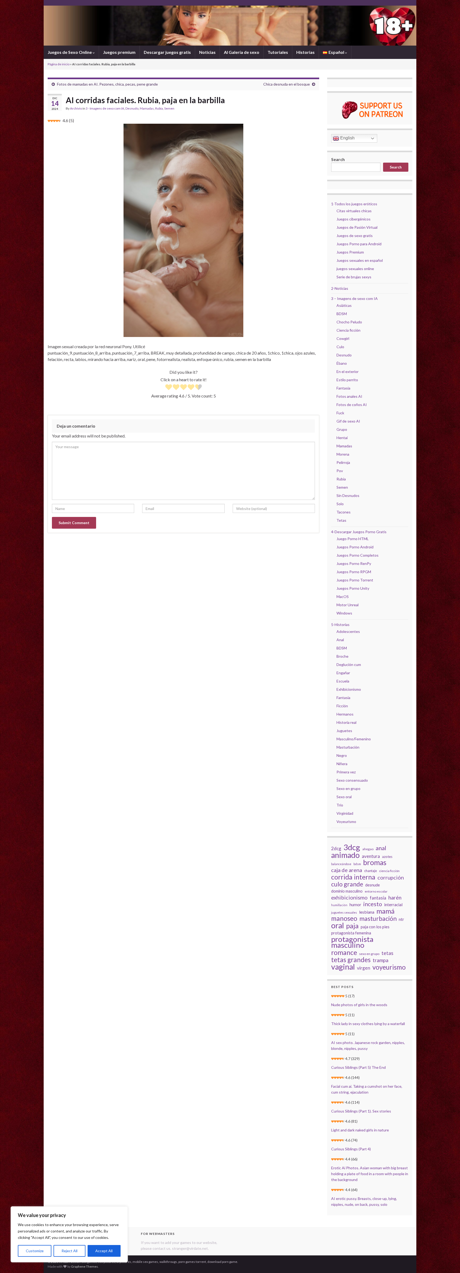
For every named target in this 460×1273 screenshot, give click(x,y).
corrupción (390, 877)
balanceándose (341, 864)
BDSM (341, 313)
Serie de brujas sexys (353, 277)
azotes (387, 856)
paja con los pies (375, 926)
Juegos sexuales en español (359, 260)
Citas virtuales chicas (354, 210)
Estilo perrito (347, 380)
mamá (385, 911)
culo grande (347, 884)
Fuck (340, 413)
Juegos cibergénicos (353, 219)
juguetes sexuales (344, 912)
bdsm (357, 864)
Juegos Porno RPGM (353, 571)
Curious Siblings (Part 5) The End (358, 1067)
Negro (341, 755)
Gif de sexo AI (348, 421)
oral (337, 925)
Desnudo (131, 108)
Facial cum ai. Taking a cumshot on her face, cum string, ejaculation (366, 1089)
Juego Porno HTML (352, 538)
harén (394, 898)
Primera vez (346, 772)
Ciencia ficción (348, 330)
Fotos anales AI (349, 396)
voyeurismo (389, 967)
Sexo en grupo (348, 788)
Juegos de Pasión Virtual (356, 227)
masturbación (378, 918)
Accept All (104, 1250)
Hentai (342, 437)
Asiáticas (344, 305)
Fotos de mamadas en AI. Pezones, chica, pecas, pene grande (107, 84)
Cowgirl (342, 338)
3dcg (351, 847)
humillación (339, 905)
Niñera (341, 763)
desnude (372, 884)
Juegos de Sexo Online (70, 52)
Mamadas (147, 108)
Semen (169, 108)
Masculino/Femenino (353, 739)
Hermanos (345, 714)
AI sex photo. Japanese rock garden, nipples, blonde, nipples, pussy (368, 1045)
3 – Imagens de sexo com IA (354, 298)
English (347, 138)
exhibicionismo (349, 897)
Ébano (341, 363)
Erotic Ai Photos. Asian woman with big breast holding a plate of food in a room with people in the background (369, 1174)
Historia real (346, 722)
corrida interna (353, 877)
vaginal (343, 967)
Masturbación (347, 747)
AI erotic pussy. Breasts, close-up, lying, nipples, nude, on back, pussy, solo (364, 1201)
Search (338, 159)
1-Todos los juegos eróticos (354, 204)
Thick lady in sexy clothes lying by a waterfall (368, 1023)
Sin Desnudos (347, 495)
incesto (372, 904)
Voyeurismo (346, 821)
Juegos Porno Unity (352, 588)
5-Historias (340, 624)
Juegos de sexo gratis (354, 235)
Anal (340, 639)
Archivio (76, 108)
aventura (371, 856)
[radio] (168, 388)
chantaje (370, 871)
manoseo (344, 918)
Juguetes (344, 730)
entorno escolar (376, 891)
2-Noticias (339, 288)
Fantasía (343, 388)
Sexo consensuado (352, 780)
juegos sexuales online (355, 268)
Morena (342, 454)
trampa (380, 960)
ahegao (367, 849)
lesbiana (366, 911)
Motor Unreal (347, 605)
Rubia (159, 108)
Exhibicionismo (348, 689)
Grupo (341, 429)
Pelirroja (343, 462)
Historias (305, 52)
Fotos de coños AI (351, 404)
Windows (344, 613)
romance (344, 952)
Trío (339, 805)
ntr (401, 919)
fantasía (378, 898)
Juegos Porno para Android (358, 244)
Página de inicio (58, 64)
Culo (340, 346)
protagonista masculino (352, 942)
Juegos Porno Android (354, 547)
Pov (339, 470)
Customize (35, 1250)
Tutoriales (278, 52)
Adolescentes (348, 631)
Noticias (207, 52)
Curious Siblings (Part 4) (351, 1149)
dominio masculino (347, 891)
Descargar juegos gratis (167, 52)
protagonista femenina (351, 932)
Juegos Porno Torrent (354, 580)
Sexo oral (344, 796)
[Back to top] (448, 1261)
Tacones (343, 512)
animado (345, 855)
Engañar (343, 672)
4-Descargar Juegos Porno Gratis (359, 531)
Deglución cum (348, 664)
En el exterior (347, 371)
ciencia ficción (389, 871)
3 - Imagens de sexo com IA (105, 108)
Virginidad (344, 813)
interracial (393, 904)
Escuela (342, 681)
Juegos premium (119, 52)
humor (355, 904)
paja (352, 926)
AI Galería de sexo (241, 52)
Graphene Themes (84, 1266)
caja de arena (346, 870)
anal (381, 848)
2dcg (336, 848)
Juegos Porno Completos (357, 555)
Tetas (341, 520)
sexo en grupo (369, 954)
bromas (375, 862)
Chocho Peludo (349, 322)
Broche (342, 656)
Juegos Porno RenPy (353, 563)
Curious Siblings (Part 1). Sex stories (361, 1111)
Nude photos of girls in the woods (359, 1004)
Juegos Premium (350, 252)
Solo (340, 503)
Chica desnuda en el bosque (286, 84)
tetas (387, 953)
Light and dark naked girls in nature (360, 1130)
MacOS (342, 596)
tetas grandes (351, 960)
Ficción (342, 706)
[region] (69, 1234)
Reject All (69, 1250)
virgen (363, 968)
